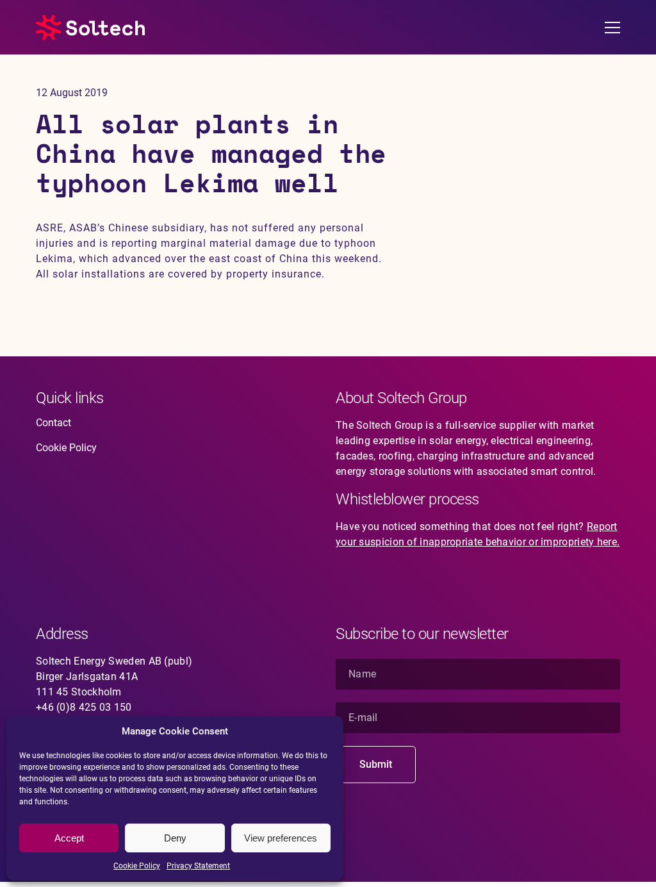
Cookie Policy (136, 865)
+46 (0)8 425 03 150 (84, 707)
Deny (175, 838)
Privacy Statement (198, 865)
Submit (375, 764)
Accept (69, 838)
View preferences (280, 838)
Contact (53, 423)
